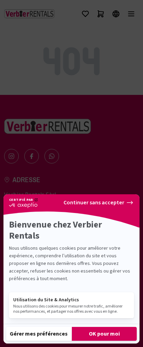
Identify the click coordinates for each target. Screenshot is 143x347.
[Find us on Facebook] (31, 156)
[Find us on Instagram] (11, 156)
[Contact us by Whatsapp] (51, 156)
